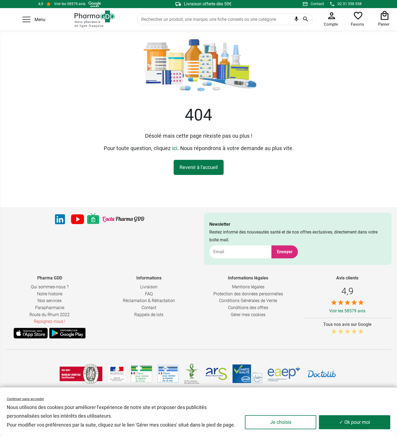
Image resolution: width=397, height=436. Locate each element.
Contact (317, 4)
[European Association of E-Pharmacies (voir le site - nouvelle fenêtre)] (284, 374)
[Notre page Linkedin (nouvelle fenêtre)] (60, 219)
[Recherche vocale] (296, 20)
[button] (26, 19)
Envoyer (284, 251)
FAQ (149, 293)
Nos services (50, 300)
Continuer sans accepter (25, 399)
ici (174, 148)
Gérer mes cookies (248, 314)
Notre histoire (49, 293)
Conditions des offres (248, 307)
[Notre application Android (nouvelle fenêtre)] (67, 333)
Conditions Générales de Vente (248, 300)
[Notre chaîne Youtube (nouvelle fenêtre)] (77, 219)
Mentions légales (248, 286)
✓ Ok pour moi (354, 422)
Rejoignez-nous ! (49, 321)
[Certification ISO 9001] (81, 374)
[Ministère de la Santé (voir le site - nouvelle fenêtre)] (117, 374)
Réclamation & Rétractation (149, 300)
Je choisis (280, 422)
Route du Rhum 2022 (49, 314)
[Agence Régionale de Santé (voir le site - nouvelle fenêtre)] (216, 374)
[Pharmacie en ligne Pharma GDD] (92, 19)
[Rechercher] (305, 19)
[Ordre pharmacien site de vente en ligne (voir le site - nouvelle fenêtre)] (141, 374)
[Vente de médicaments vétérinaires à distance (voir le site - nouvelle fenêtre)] (168, 374)
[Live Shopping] (93, 219)
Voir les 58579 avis (69, 4)
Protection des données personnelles (248, 293)
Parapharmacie (49, 307)
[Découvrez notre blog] (123, 219)
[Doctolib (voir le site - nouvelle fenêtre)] (321, 374)
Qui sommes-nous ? (50, 286)
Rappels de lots (148, 314)
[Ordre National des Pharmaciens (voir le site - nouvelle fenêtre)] (192, 373)
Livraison (148, 286)
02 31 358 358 (350, 4)
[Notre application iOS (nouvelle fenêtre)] (31, 333)
